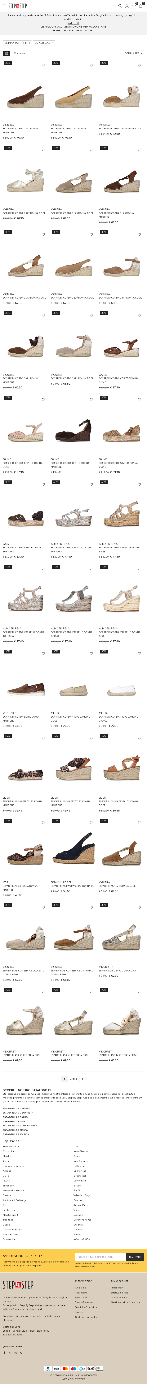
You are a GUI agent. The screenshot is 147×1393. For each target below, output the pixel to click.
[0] (134, 5)
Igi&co (77, 1185)
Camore (78, 1200)
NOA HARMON (82, 1239)
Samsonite (9, 1239)
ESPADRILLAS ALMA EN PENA (20, 1125)
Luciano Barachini (13, 1229)
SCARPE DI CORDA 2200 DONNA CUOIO (73, 297)
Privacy (79, 1312)
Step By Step (75, 1097)
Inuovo (77, 1234)
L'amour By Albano (13, 1166)
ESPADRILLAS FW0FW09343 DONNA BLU (73, 886)
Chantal (7, 1195)
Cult (76, 1146)
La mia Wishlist (120, 1297)
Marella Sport (10, 1214)
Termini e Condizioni (86, 1307)
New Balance (81, 1161)
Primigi (77, 1156)
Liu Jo (6, 1175)
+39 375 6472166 (12, 1334)
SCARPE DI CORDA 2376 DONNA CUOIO (121, 297)
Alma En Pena (10, 1234)
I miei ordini (117, 1287)
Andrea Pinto (81, 1205)
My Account (119, 1281)
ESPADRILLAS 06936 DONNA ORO (21, 1055)
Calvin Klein (80, 1180)
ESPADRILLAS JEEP (14, 1121)
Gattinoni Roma (82, 1219)
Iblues (6, 1180)
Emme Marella (11, 1146)
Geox (6, 1205)
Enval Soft (8, 1185)
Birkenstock (80, 1175)
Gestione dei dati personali (126, 1302)
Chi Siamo (80, 1287)
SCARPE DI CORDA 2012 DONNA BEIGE (72, 378)
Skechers (78, 1214)
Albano (7, 1170)
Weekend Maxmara (13, 1190)
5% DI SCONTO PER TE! (22, 1256)
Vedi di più (73, 23)
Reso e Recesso (84, 1302)
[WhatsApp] (16, 1352)
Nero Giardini (81, 1151)
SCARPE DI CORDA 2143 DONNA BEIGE (72, 213)
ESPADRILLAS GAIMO (15, 1117)
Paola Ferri (9, 1210)
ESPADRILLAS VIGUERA (16, 1108)
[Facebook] (4, 1352)
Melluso (78, 1229)
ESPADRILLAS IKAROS (16, 1134)
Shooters (79, 1224)
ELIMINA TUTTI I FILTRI (17, 42)
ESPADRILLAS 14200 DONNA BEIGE (118, 1055)
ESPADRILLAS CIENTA (15, 1130)
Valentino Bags (82, 1195)
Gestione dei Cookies (87, 1317)
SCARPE (68, 30)
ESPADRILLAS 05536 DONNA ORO (69, 1055)
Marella (7, 1156)
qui (93, 1266)
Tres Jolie (8, 1219)
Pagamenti (81, 1292)
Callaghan (79, 1166)
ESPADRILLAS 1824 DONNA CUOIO (118, 886)
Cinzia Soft (9, 1151)
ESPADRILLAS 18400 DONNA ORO (117, 970)
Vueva (77, 1210)
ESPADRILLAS (84, 30)
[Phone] (21, 1352)
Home (56, 30)
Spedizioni (81, 1297)
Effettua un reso (120, 1292)
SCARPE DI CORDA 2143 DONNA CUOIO (25, 297)
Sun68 (77, 1190)
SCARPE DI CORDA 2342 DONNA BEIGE (24, 213)
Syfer (81, 1379)
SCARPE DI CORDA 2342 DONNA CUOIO (121, 128)
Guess (6, 1224)
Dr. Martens (80, 1170)
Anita (6, 1161)
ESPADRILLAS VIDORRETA (18, 1112)
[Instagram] (10, 1352)
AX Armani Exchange (14, 1200)
